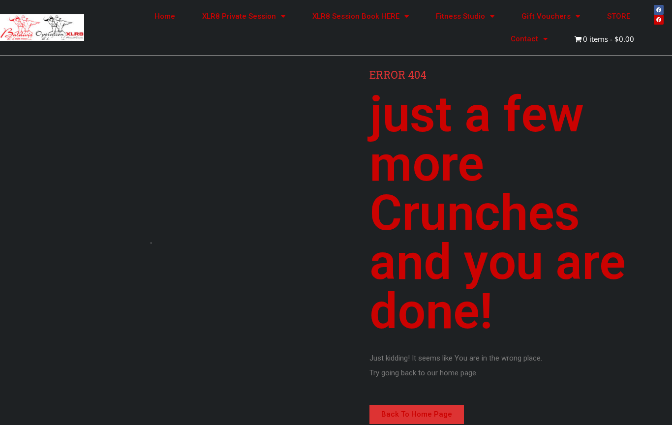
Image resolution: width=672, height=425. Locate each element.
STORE (618, 16)
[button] (416, 414)
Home (164, 16)
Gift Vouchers (546, 16)
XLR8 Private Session (239, 16)
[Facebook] (659, 10)
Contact (524, 38)
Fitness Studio (460, 16)
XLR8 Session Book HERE (355, 16)
